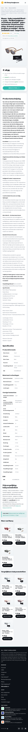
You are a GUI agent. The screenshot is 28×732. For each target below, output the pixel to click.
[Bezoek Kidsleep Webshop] (2, 713)
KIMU (2, 670)
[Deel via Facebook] (22, 728)
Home (2, 8)
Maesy (18, 33)
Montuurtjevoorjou (6, 679)
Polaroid (3, 667)
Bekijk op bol (13, 88)
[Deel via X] (19, 728)
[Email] (25, 728)
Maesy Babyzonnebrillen (13, 35)
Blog (2, 697)
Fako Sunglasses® (5, 684)
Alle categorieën (5, 692)
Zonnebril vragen (5, 702)
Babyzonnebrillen (12, 8)
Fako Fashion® (4, 677)
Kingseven (3, 672)
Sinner (2, 674)
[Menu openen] (25, 2)
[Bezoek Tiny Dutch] (2, 708)
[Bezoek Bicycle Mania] (2, 717)
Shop (6, 8)
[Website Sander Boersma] (7, 728)
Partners (3, 699)
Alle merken (4, 695)
